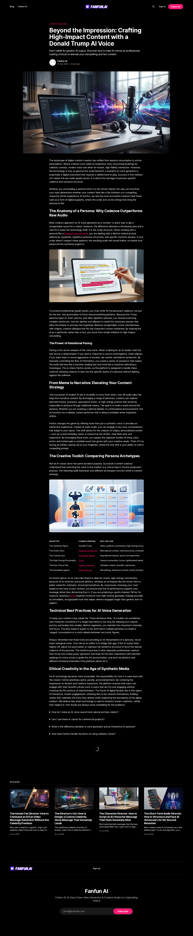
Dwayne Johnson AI (88, 550)
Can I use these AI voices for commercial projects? (78, 719)
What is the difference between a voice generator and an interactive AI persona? (93, 726)
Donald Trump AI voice (76, 233)
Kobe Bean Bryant (87, 555)
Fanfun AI (22, 6)
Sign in (162, 6)
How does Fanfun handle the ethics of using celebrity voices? (84, 734)
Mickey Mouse (85, 570)
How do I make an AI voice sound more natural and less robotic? (85, 712)
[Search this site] (153, 6)
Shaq (81, 560)
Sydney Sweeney (87, 565)
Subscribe (175, 6)
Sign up (96, 868)
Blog (12, 6)
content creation (58, 24)
